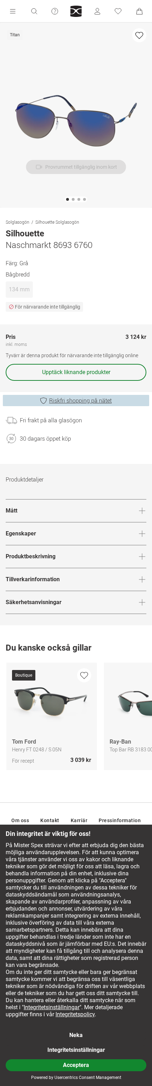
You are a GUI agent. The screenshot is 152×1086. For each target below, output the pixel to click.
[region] (76, 718)
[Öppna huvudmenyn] (13, 11)
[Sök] (34, 11)
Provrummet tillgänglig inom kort (81, 167)
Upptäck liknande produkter (76, 372)
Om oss (20, 820)
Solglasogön (17, 222)
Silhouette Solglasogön (57, 222)
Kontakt (49, 820)
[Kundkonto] (97, 11)
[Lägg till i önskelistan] (139, 35)
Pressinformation (120, 820)
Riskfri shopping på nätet (80, 400)
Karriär (79, 820)
